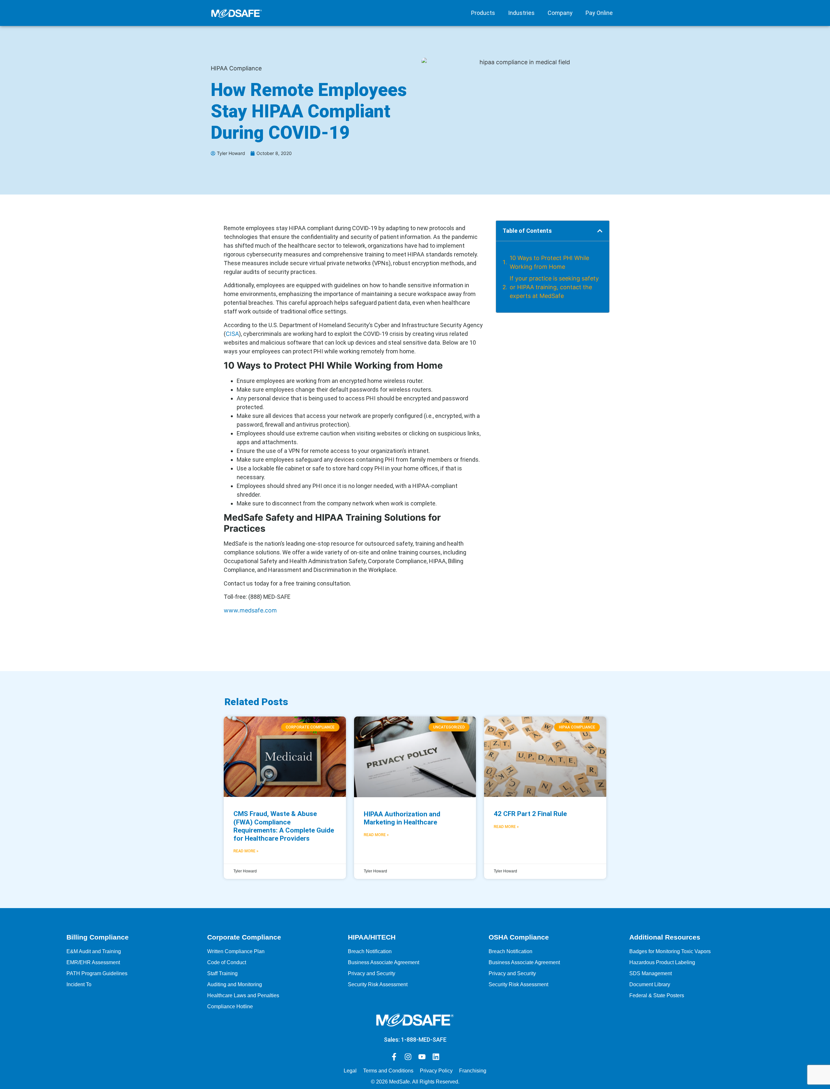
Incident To (78, 984)
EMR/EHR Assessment (93, 962)
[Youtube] (422, 1056)
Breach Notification (370, 951)
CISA (232, 333)
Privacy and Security (371, 973)
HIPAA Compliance (236, 68)
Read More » (245, 851)
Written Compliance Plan (236, 951)
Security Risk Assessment (378, 984)
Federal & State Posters (656, 995)
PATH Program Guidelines (96, 973)
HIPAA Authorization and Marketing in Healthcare (402, 818)
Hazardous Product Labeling (662, 962)
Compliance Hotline (230, 1006)
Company (560, 12)
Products (483, 12)
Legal (350, 1070)
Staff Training (222, 973)
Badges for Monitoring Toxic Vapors (670, 951)
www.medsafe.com (250, 610)
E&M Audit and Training (93, 951)
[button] (600, 231)
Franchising (472, 1070)
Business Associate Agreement (383, 962)
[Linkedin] (436, 1056)
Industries (521, 12)
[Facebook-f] (394, 1056)
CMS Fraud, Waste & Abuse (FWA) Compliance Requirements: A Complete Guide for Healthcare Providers (283, 826)
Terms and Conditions (388, 1070)
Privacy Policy (436, 1070)
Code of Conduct (226, 962)
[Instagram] (408, 1056)
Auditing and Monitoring (234, 984)
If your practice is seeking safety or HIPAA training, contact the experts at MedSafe (554, 287)
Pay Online (599, 12)
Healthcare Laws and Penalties (243, 995)
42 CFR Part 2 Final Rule (530, 814)
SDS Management (650, 973)
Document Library (649, 984)
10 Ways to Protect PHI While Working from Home (549, 262)
